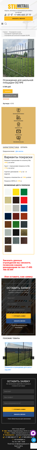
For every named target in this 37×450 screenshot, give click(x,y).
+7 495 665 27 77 (22, 14)
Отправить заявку (19, 316)
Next (32, 357)
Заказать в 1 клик (10, 95)
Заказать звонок (18, 18)
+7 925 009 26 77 (27, 437)
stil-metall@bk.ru (19, 439)
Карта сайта (18, 446)
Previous (5, 357)
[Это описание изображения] (18, 58)
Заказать (8, 91)
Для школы (19, 151)
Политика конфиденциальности (19, 444)
